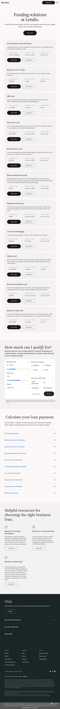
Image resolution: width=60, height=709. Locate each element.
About (23, 653)
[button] (57, 2)
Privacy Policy (7, 687)
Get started (30, 33)
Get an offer (14, 60)
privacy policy (25, 707)
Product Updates (43, 659)
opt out (36, 707)
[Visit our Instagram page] (52, 671)
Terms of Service (15, 687)
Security (6, 656)
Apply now (48, 2)
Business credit (42, 656)
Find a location (8, 659)
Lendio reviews (25, 662)
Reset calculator (36, 394)
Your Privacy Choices (9, 665)
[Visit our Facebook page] (50, 671)
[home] (5, 2)
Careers (24, 656)
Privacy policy (14, 676)
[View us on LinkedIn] (54, 671)
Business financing (43, 653)
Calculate (49, 394)
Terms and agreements (10, 662)
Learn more (29, 60)
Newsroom (24, 659)
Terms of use (8, 676)
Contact (10, 611)
